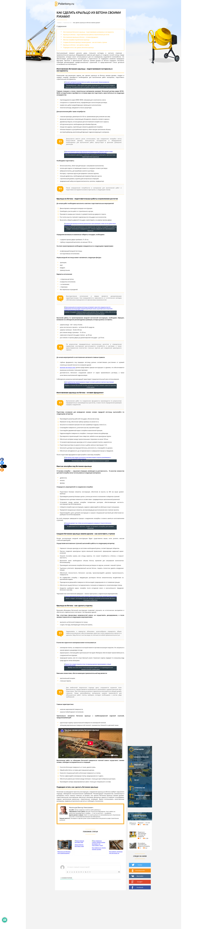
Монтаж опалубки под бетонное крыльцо (76, 40)
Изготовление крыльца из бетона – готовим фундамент (80, 37)
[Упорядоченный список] (76, 872)
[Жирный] (67, 872)
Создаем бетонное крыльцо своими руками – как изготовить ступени (85, 42)
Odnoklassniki (140, 870)
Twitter (140, 865)
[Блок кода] (83, 872)
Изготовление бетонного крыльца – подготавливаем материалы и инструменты (88, 32)
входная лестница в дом (67, 367)
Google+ (140, 882)
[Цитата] (81, 872)
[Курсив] (70, 872)
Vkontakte (140, 876)
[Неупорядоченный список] (79, 872)
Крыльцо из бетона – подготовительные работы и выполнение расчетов (86, 34)
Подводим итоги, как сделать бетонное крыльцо (78, 47)
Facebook (140, 887)
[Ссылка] (85, 872)
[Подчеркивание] (72, 872)
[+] (90, 872)
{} (87, 872)
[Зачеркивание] (74, 872)
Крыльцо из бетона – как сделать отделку (76, 45)
